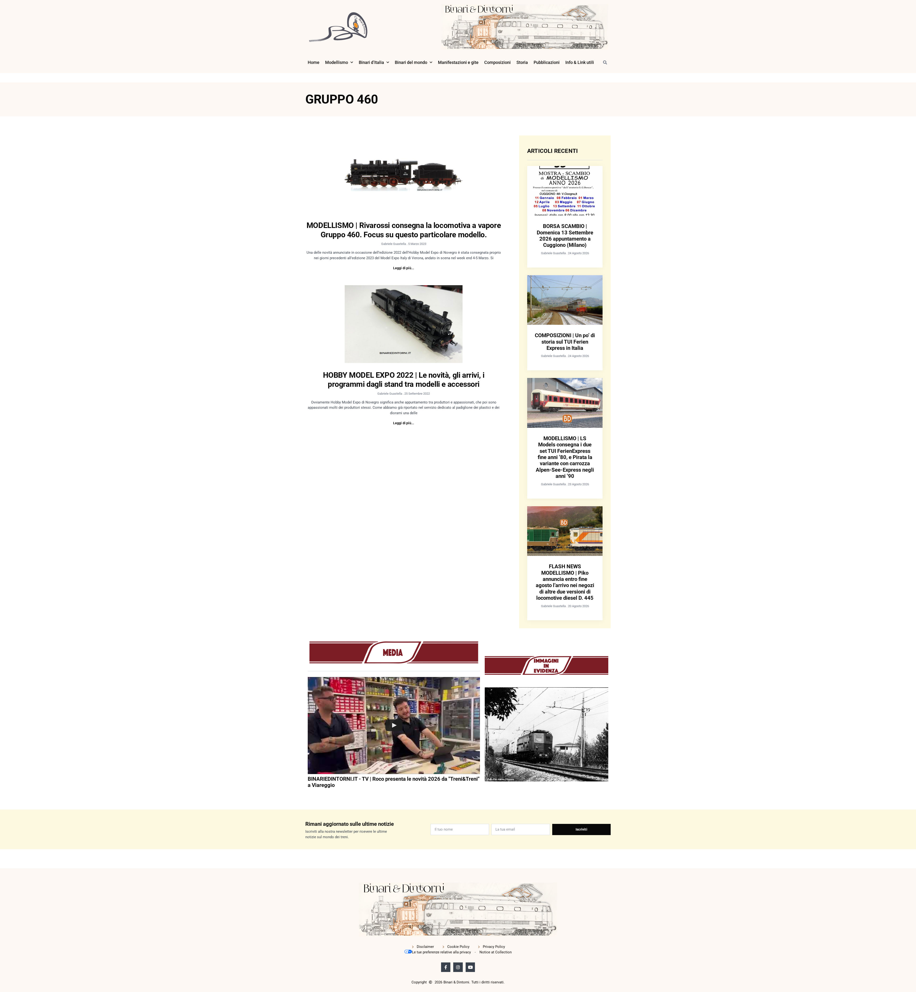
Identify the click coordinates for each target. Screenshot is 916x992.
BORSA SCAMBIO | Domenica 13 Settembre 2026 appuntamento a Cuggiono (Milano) (565, 235)
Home (313, 62)
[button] (605, 62)
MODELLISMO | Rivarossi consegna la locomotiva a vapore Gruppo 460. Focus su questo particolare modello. (404, 230)
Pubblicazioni (547, 62)
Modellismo (336, 62)
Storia (522, 62)
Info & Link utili (579, 62)
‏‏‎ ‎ (308, 795)
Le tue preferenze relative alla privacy (441, 952)
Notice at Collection (495, 952)
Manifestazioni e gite (458, 62)
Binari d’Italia (371, 62)
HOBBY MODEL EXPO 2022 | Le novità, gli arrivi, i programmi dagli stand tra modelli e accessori (403, 380)
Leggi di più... (403, 268)
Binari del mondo (411, 62)
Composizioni (497, 62)
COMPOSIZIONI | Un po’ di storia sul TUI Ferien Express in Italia (565, 341)
